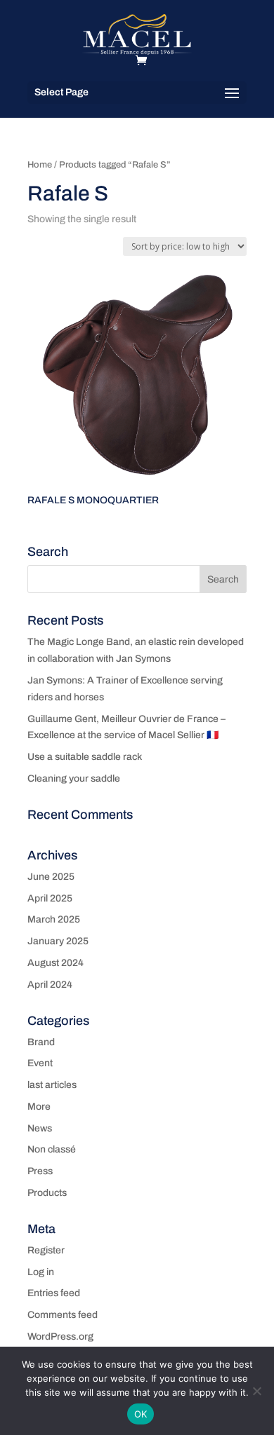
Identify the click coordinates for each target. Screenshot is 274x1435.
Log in (40, 1272)
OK (141, 1414)
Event (40, 1063)
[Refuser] (256, 1391)
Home (39, 165)
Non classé (51, 1149)
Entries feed (53, 1293)
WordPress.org (60, 1336)
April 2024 (49, 984)
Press (40, 1171)
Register (46, 1250)
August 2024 (55, 963)
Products (47, 1193)
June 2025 (50, 876)
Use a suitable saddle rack (84, 756)
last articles (52, 1085)
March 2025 (53, 919)
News (39, 1128)
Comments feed (62, 1315)
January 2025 (58, 941)
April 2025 (49, 898)
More (39, 1106)
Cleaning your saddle (73, 778)
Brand (41, 1042)
